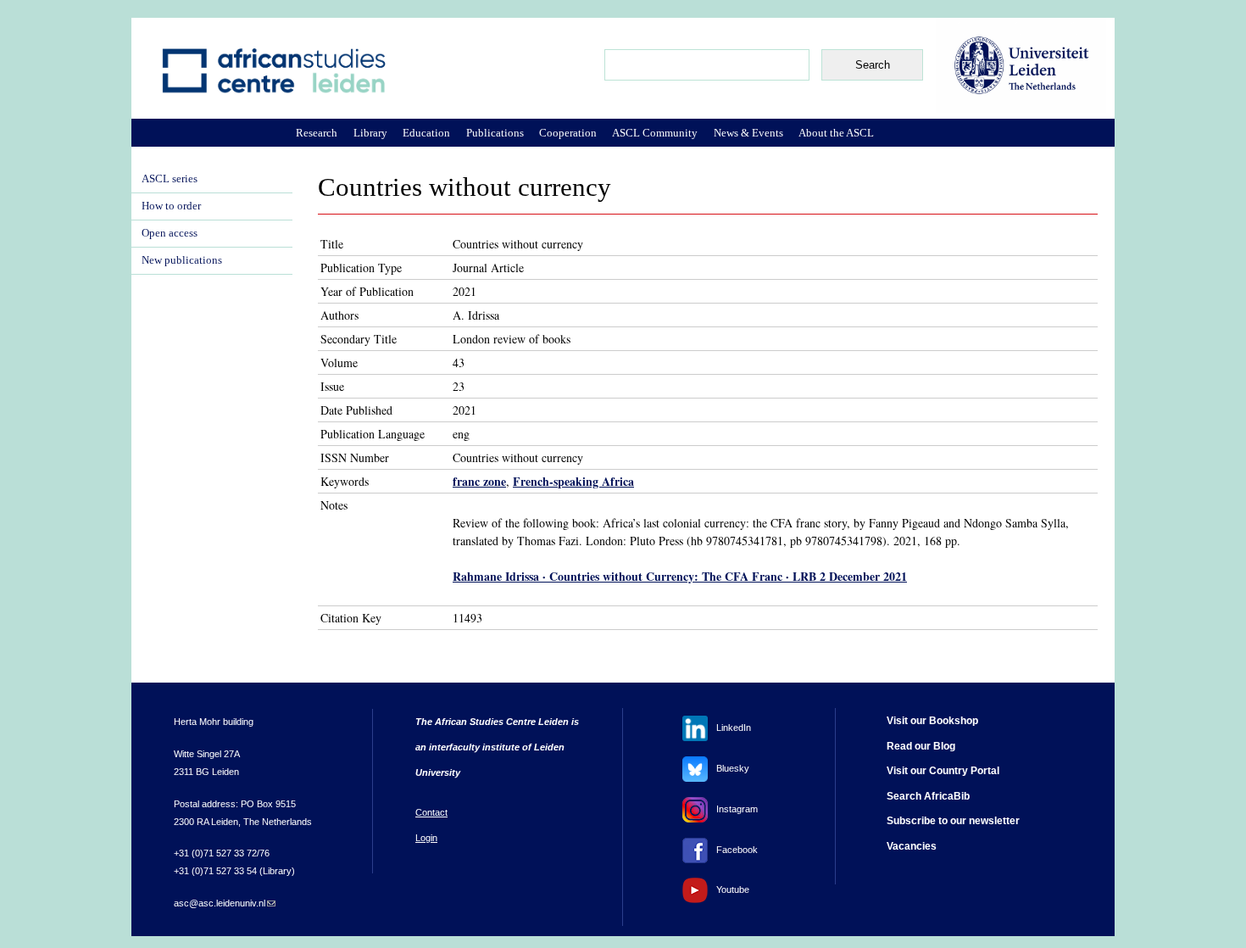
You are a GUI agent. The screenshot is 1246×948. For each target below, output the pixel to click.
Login (426, 838)
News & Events (748, 132)
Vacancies (912, 846)
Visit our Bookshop (932, 721)
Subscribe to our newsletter (953, 821)
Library (370, 132)
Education (426, 132)
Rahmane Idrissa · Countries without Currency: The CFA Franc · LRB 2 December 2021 (680, 576)
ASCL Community (655, 132)
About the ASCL (836, 132)
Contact (431, 812)
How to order (171, 206)
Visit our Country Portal (943, 771)
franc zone (479, 481)
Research (316, 132)
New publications (182, 260)
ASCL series (169, 179)
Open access (169, 233)
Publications (495, 132)
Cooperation (568, 132)
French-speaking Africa (573, 481)
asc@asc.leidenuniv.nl (224, 903)
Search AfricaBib (928, 796)
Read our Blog (921, 746)
